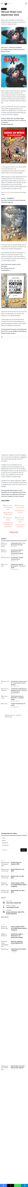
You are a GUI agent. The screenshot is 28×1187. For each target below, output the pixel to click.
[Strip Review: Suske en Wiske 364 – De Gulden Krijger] (8, 519)
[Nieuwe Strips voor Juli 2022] (20, 507)
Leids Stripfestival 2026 (12, 907)
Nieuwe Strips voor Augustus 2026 (16, 863)
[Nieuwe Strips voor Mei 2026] (5, 878)
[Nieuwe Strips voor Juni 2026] (5, 871)
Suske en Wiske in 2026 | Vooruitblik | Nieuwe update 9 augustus (19, 884)
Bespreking (5, 842)
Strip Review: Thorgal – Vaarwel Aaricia (17, 558)
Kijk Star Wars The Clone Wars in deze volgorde (18, 1066)
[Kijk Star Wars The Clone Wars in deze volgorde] (5, 1123)
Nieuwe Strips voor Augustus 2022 (8, 513)
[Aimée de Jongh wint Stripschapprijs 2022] (5, 944)
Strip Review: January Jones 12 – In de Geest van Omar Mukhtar (19, 683)
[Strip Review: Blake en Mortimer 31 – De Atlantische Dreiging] (5, 552)
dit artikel (8, 192)
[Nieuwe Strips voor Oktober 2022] (20, 521)
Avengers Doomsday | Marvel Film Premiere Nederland (15, 913)
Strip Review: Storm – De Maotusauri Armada (18, 544)
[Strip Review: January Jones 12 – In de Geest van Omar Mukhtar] (5, 683)
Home (3, 838)
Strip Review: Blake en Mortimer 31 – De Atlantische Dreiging (17, 551)
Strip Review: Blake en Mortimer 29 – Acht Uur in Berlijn (18, 566)
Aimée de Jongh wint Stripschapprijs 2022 (17, 942)
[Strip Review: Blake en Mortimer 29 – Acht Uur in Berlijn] (5, 622)
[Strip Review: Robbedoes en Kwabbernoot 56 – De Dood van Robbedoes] (5, 691)
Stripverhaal (14, 532)
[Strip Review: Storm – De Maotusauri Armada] (5, 545)
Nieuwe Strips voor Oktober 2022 (20, 525)
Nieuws (4, 9)
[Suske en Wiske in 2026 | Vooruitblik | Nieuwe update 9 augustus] (5, 885)
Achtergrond (5, 845)
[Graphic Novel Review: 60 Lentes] (5, 706)
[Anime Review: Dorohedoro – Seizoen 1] (5, 1006)
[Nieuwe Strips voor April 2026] (5, 893)
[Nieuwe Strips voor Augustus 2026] (5, 864)
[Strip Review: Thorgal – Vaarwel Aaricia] (5, 560)
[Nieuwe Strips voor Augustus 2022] (8, 509)
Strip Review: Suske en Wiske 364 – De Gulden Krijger (8, 524)
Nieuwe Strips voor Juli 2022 (20, 511)
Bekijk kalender (5, 917)
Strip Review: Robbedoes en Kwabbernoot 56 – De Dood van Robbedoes (19, 690)
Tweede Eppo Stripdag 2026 (13, 903)
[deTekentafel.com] (8, 3)
